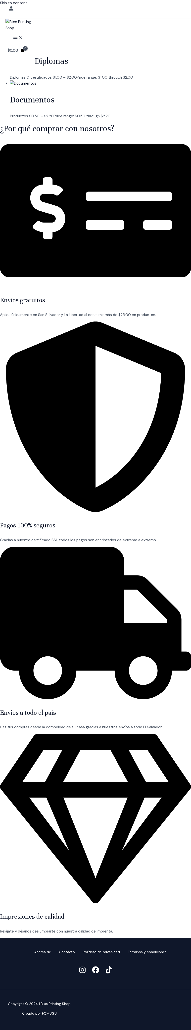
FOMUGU (49, 1013)
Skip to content (13, 2)
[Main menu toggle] (17, 37)
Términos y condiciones (147, 952)
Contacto (67, 952)
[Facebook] (95, 972)
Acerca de (42, 952)
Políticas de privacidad (101, 952)
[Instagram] (82, 972)
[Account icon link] (11, 9)
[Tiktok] (108, 972)
